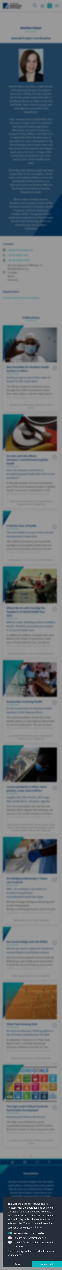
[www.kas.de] (12, 6)
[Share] (37, 1162)
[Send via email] (25, 1162)
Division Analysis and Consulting (21, 297)
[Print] (12, 1162)
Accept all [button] (47, 1264)
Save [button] (17, 1264)
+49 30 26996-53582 (19, 260)
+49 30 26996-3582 (18, 255)
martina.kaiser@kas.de (20, 250)
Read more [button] (36, 1227)
